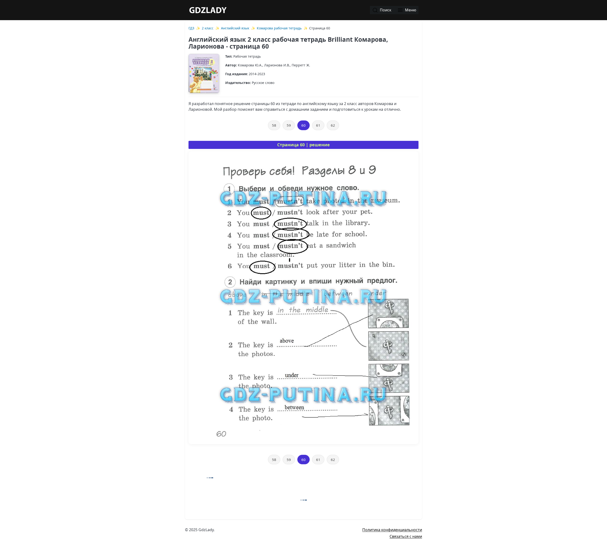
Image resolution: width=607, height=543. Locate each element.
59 (289, 125)
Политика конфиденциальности (392, 529)
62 (333, 125)
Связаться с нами (406, 536)
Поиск (385, 10)
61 (318, 125)
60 (303, 125)
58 (274, 125)
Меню (410, 10)
